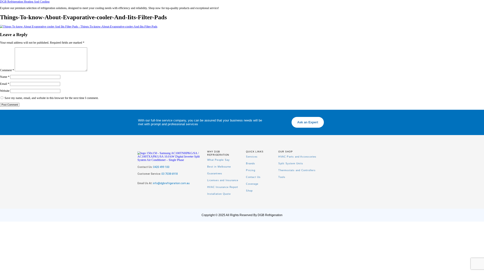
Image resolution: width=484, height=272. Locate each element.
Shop (249, 190)
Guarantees (214, 173)
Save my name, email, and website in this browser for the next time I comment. (52, 98)
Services (252, 156)
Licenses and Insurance (222, 180)
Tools (281, 177)
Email (4, 83)
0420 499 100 (161, 166)
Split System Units (290, 163)
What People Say (218, 159)
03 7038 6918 (169, 173)
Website (4, 90)
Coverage (252, 183)
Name (4, 76)
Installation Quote (219, 193)
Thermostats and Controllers (296, 170)
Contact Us (253, 177)
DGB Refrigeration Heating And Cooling (25, 1)
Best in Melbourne (219, 166)
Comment (7, 70)
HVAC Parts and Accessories (297, 156)
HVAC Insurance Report (222, 187)
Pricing (250, 170)
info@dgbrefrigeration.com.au (171, 183)
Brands (250, 163)
